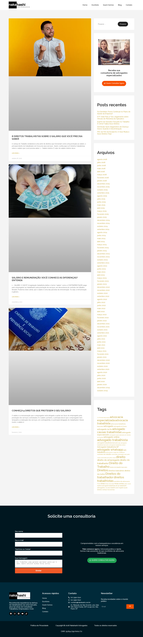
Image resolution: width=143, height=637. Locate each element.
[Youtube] (22, 613)
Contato (129, 5)
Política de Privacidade (39, 626)
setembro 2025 (103, 193)
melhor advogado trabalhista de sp (108, 485)
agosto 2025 (102, 196)
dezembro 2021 (103, 324)
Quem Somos (108, 5)
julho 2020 (101, 375)
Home (84, 5)
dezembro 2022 (103, 287)
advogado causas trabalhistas (111, 430)
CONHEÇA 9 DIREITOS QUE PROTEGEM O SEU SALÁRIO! (41, 410)
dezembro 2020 (103, 360)
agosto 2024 (102, 232)
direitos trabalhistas (110, 479)
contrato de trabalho (104, 454)
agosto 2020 (102, 372)
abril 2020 (101, 381)
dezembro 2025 (103, 184)
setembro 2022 (103, 296)
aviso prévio (109, 452)
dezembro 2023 (103, 254)
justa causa (127, 483)
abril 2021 (101, 348)
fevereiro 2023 (103, 281)
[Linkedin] (18, 613)
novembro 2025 (103, 187)
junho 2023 (101, 269)
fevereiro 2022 (103, 318)
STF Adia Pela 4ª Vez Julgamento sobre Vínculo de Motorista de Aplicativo (112, 118)
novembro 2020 (103, 363)
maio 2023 (101, 272)
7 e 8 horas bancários (103, 417)
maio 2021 (101, 345)
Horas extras (119, 483)
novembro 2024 (103, 223)
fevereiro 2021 (103, 354)
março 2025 (102, 211)
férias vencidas (109, 483)
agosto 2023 (102, 266)
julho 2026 (101, 162)
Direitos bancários (116, 470)
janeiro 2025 (102, 217)
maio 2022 (101, 308)
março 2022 (102, 315)
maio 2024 (101, 239)
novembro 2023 (103, 257)
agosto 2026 (102, 159)
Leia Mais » (15, 153)
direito (120, 457)
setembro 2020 (103, 369)
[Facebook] (11, 613)
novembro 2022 (103, 290)
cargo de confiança (119, 452)
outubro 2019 (102, 391)
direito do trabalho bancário (118, 467)
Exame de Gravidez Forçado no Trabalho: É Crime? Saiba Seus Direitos (113, 123)
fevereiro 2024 (103, 248)
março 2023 (102, 278)
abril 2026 (101, 172)
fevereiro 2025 (103, 214)
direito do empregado (108, 460)
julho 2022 (101, 302)
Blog (120, 5)
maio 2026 (101, 169)
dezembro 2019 (103, 388)
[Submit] (130, 606)
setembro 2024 (103, 229)
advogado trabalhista (112, 440)
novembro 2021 (103, 327)
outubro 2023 (102, 260)
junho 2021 (101, 342)
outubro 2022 (102, 293)
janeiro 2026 (102, 181)
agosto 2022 (102, 299)
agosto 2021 (102, 336)
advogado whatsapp (110, 449)
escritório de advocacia (122, 481)
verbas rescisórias (108, 489)
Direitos (102, 470)
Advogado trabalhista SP (108, 447)
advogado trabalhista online (117, 445)
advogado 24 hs (104, 429)
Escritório (95, 5)
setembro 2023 (103, 263)
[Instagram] (14, 613)
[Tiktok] (26, 613)
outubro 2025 (102, 190)
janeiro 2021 (102, 357)
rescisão (107, 487)
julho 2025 (101, 199)
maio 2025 (101, 205)
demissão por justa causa (108, 457)
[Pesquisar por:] (107, 24)
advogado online (111, 437)
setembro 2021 (103, 333)
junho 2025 (101, 202)
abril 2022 (101, 312)
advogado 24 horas (120, 426)
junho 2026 (101, 165)
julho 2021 (101, 339)
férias (103, 483)
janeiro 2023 (102, 284)
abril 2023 (101, 275)
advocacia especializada (110, 418)
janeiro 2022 (102, 321)
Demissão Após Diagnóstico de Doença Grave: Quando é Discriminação (112, 128)
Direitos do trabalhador (108, 475)
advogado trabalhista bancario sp (108, 443)
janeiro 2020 (102, 385)
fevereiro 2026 (103, 178)
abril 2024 (101, 242)
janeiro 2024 (102, 251)
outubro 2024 (102, 226)
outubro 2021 (102, 330)
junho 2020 (101, 378)
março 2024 (102, 245)
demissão (115, 454)
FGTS (98, 483)
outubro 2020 (102, 366)
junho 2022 (101, 305)
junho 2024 (101, 235)
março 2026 (102, 175)
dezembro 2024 (103, 220)
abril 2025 (101, 208)
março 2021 (101, 351)
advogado (108, 426)
